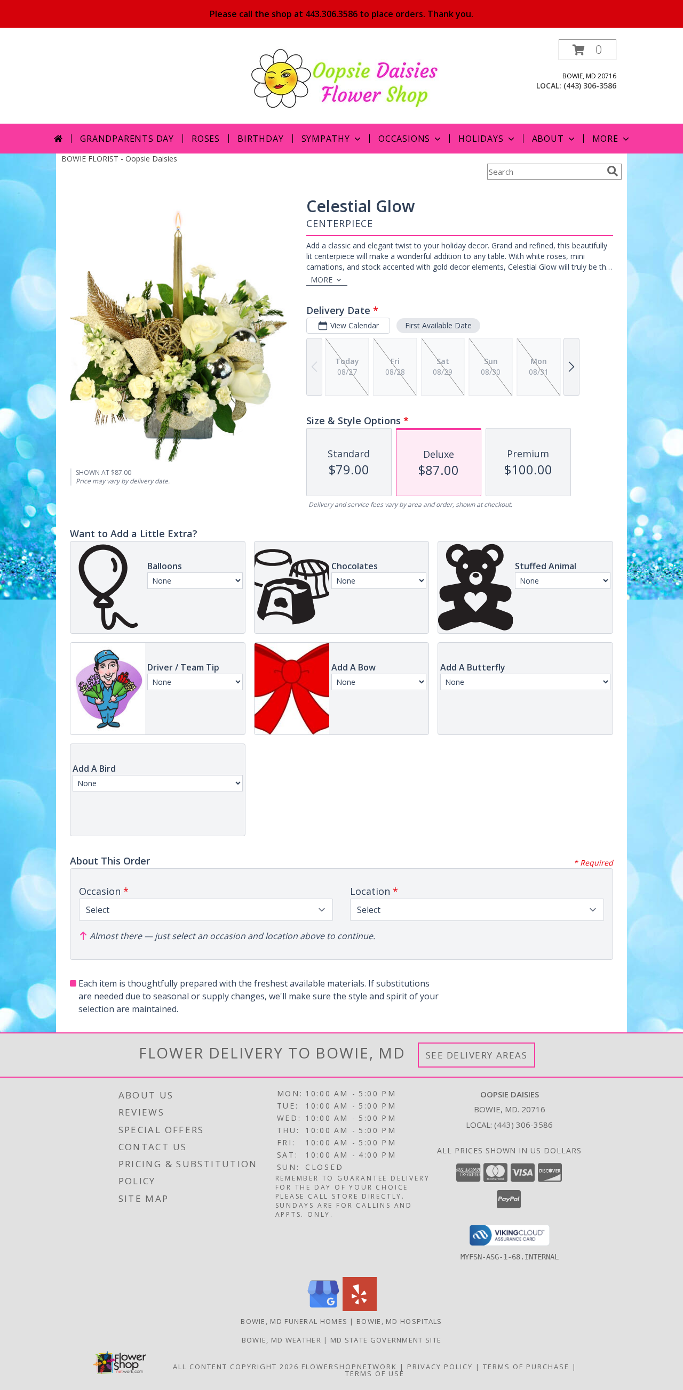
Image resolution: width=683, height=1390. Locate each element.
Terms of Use (374, 1373)
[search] (612, 171)
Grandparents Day (127, 138)
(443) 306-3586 (589, 85)
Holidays (480, 138)
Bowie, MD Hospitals (399, 1321)
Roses (206, 138)
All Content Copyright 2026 (236, 1366)
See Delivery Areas (477, 1055)
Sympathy (325, 138)
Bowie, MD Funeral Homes (294, 1321)
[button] (587, 49)
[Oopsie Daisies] (345, 77)
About (548, 138)
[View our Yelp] (360, 1308)
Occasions (404, 138)
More (605, 138)
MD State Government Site (385, 1340)
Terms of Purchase (526, 1366)
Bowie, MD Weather (281, 1340)
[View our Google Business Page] (323, 1308)
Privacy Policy (440, 1366)
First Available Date (438, 325)
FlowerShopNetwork (349, 1366)
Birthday (260, 138)
